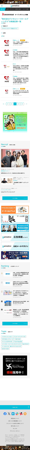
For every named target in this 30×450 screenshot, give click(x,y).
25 (7, 104)
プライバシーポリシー (15, 431)
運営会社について (15, 418)
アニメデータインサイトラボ (19, 336)
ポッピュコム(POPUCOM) (7, 341)
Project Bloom (25, 344)
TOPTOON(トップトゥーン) (7, 339)
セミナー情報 (25, 9)
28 (18, 104)
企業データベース (9, 9)
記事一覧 (2, 9)
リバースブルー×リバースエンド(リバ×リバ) (11, 344)
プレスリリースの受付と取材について (15, 423)
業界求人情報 (18, 9)
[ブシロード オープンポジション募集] (15, 14)
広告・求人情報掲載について (15, 421)
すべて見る (15, 198)
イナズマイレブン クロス (7, 336)
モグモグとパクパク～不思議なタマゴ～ (10, 28)
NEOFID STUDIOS (5, 348)
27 (15, 104)
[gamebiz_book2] (15, 122)
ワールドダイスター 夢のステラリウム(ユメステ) (11, 346)
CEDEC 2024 (17, 339)
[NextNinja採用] (15, 365)
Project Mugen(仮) (18, 341)
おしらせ (15, 428)
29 (22, 104)
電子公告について (15, 426)
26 (11, 104)
